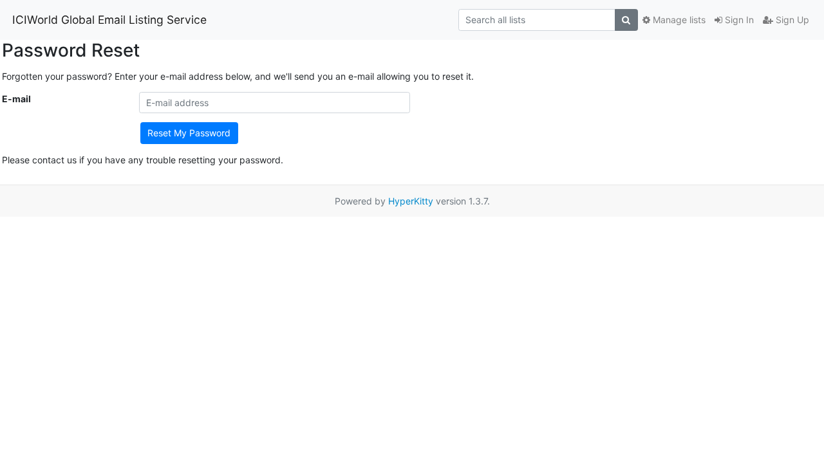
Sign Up (791, 19)
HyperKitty (410, 200)
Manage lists (678, 19)
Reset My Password (188, 132)
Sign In (738, 19)
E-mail (16, 98)
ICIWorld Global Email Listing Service (109, 19)
